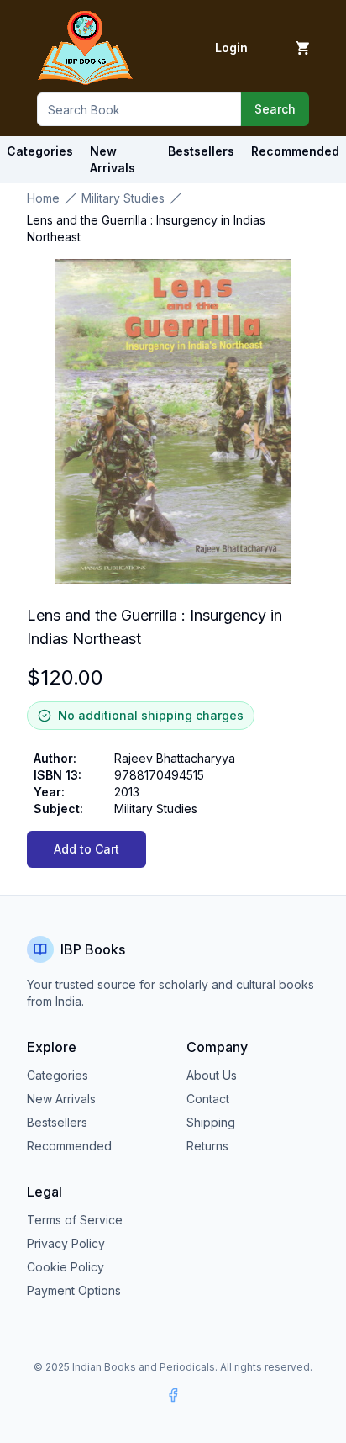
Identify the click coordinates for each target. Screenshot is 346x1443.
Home (43, 198)
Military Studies (123, 198)
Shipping (210, 1122)
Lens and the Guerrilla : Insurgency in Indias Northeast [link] (146, 228)
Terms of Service (75, 1220)
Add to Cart (86, 849)
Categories (40, 151)
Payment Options (74, 1290)
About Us (211, 1075)
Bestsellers (57, 1122)
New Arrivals (61, 1099)
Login (231, 47)
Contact (207, 1099)
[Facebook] (173, 1395)
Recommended (69, 1146)
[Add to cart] (302, 48)
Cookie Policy (65, 1267)
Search (275, 109)
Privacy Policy (66, 1243)
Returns (207, 1146)
